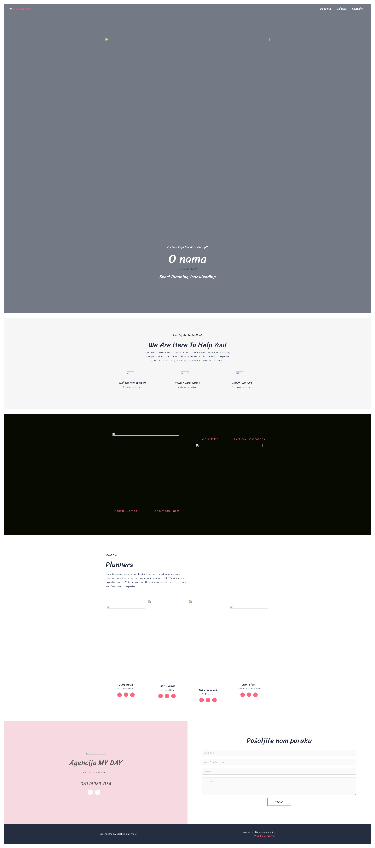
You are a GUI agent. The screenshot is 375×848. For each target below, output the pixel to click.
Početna (325, 9)
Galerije (341, 9)
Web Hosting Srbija (264, 836)
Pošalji (279, 802)
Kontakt (357, 9)
